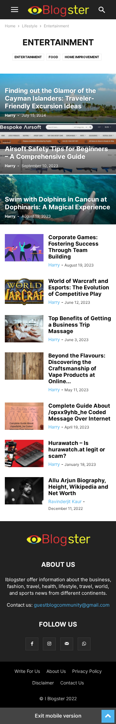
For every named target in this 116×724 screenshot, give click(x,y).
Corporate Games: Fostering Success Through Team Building (73, 247)
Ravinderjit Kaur (65, 501)
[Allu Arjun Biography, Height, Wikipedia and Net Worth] (24, 491)
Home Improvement (82, 57)
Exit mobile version (58, 715)
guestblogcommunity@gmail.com (72, 605)
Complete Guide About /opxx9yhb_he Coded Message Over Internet (79, 412)
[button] (14, 9)
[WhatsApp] (84, 644)
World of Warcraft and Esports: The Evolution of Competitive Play (78, 287)
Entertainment (28, 57)
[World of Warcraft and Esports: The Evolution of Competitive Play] (24, 292)
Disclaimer (43, 682)
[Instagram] (49, 644)
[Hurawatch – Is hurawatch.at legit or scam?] (24, 454)
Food (53, 57)
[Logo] (58, 545)
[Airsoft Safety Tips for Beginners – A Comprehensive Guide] (58, 149)
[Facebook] (31, 644)
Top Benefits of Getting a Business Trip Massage (79, 324)
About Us (56, 671)
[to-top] (108, 713)
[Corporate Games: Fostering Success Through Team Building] (24, 248)
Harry (10, 115)
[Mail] (66, 644)
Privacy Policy (87, 671)
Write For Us (27, 671)
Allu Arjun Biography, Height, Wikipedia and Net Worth (78, 486)
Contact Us (72, 682)
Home (10, 25)
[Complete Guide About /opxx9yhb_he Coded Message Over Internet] (24, 417)
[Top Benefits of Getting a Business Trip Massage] (24, 329)
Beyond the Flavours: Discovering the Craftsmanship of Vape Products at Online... (76, 368)
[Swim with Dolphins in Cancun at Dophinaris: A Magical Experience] (58, 199)
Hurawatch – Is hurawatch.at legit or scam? (76, 449)
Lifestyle (29, 25)
